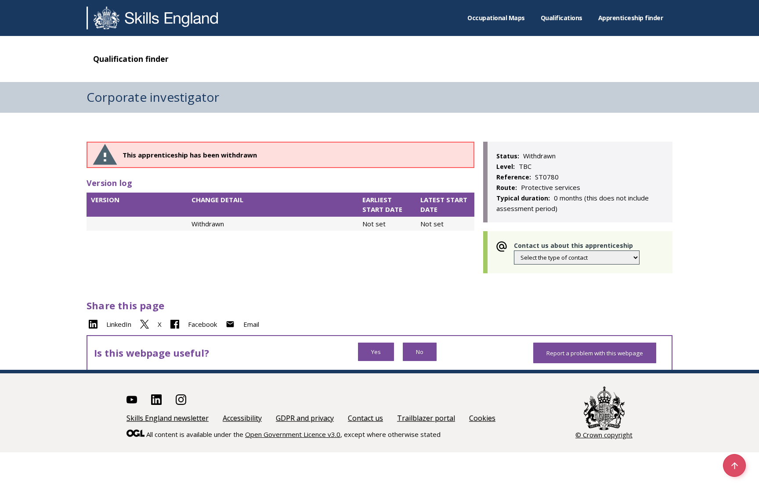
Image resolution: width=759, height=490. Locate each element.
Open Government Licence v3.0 (292, 434)
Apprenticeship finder (630, 18)
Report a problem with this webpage (594, 353)
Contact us (365, 418)
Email (251, 324)
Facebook (202, 324)
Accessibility (242, 418)
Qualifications (561, 18)
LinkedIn (118, 324)
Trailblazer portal (426, 418)
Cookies (482, 418)
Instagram (181, 400)
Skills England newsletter (167, 418)
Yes (376, 352)
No (419, 352)
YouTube (131, 400)
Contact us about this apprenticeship (573, 245)
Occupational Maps (496, 18)
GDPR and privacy (305, 418)
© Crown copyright (603, 434)
